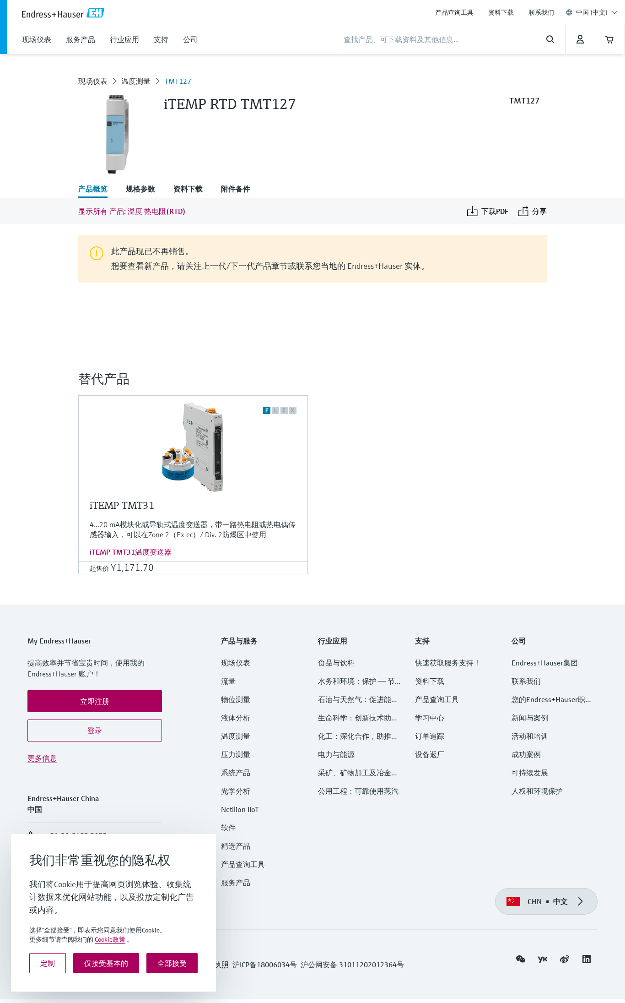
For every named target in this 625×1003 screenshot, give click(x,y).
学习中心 (429, 717)
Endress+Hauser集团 (545, 662)
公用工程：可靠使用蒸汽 (358, 791)
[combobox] (596, 12)
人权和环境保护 (537, 791)
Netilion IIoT (240, 809)
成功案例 (526, 754)
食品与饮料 (336, 662)
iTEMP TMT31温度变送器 (131, 551)
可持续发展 (530, 772)
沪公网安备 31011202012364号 (352, 964)
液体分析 (235, 717)
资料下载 (501, 12)
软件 (228, 827)
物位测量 (235, 699)
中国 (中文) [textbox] (592, 12)
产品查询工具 (454, 12)
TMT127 (177, 81)
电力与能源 (336, 754)
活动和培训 (530, 736)
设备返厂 (429, 754)
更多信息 (42, 758)
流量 (228, 681)
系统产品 (235, 772)
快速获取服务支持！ (448, 662)
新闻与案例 (530, 717)
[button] (94, 701)
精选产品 (235, 845)
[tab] (97, 189)
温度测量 (136, 81)
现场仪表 (93, 81)
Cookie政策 (110, 939)
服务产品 (235, 882)
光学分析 (235, 791)
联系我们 (541, 12)
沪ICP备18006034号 (264, 964)
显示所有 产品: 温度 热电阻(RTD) (132, 211)
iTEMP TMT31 (122, 505)
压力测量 (239, 754)
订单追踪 (429, 736)
